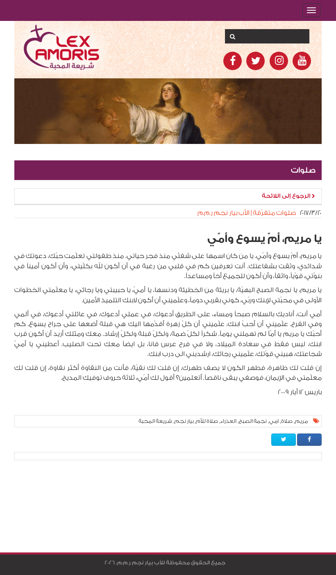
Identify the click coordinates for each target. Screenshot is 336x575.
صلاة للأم (207, 421)
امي (274, 421)
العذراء (228, 421)
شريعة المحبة (155, 421)
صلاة (287, 421)
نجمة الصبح (253, 421)
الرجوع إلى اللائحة (287, 196)
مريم (301, 421)
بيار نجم (184, 421)
